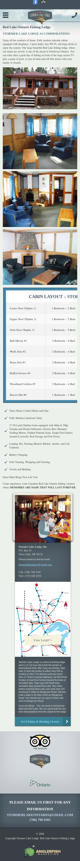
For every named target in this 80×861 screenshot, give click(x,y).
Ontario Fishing (40, 783)
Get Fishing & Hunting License (40, 721)
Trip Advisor (43, 2)
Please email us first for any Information (40, 811)
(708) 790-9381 (74, 15)
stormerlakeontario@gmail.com (35, 564)
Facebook (35, 2)
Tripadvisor (40, 742)
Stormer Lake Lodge (40, 17)
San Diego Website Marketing (40, 850)
